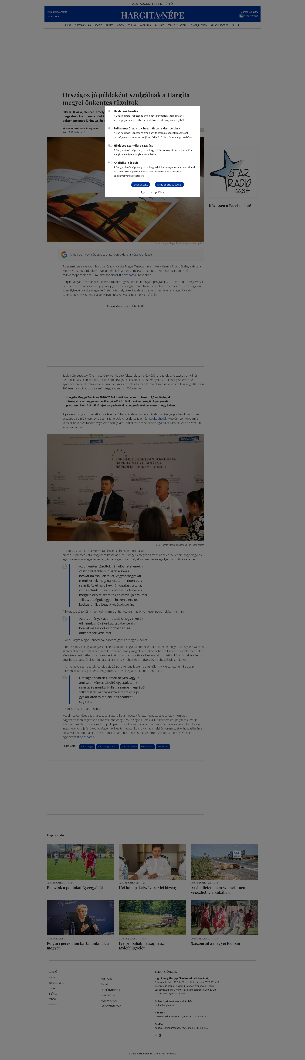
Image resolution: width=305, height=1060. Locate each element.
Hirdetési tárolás (126, 111)
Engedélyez (141, 184)
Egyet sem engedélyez (152, 192)
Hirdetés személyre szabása (133, 145)
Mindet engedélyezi (169, 184)
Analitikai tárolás (126, 163)
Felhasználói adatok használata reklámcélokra (147, 128)
